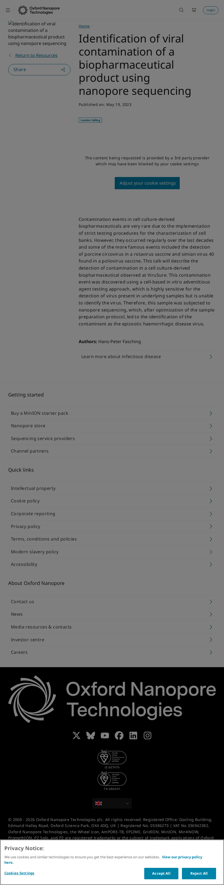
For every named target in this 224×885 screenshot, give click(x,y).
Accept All (161, 873)
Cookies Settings (19, 873)
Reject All (199, 873)
